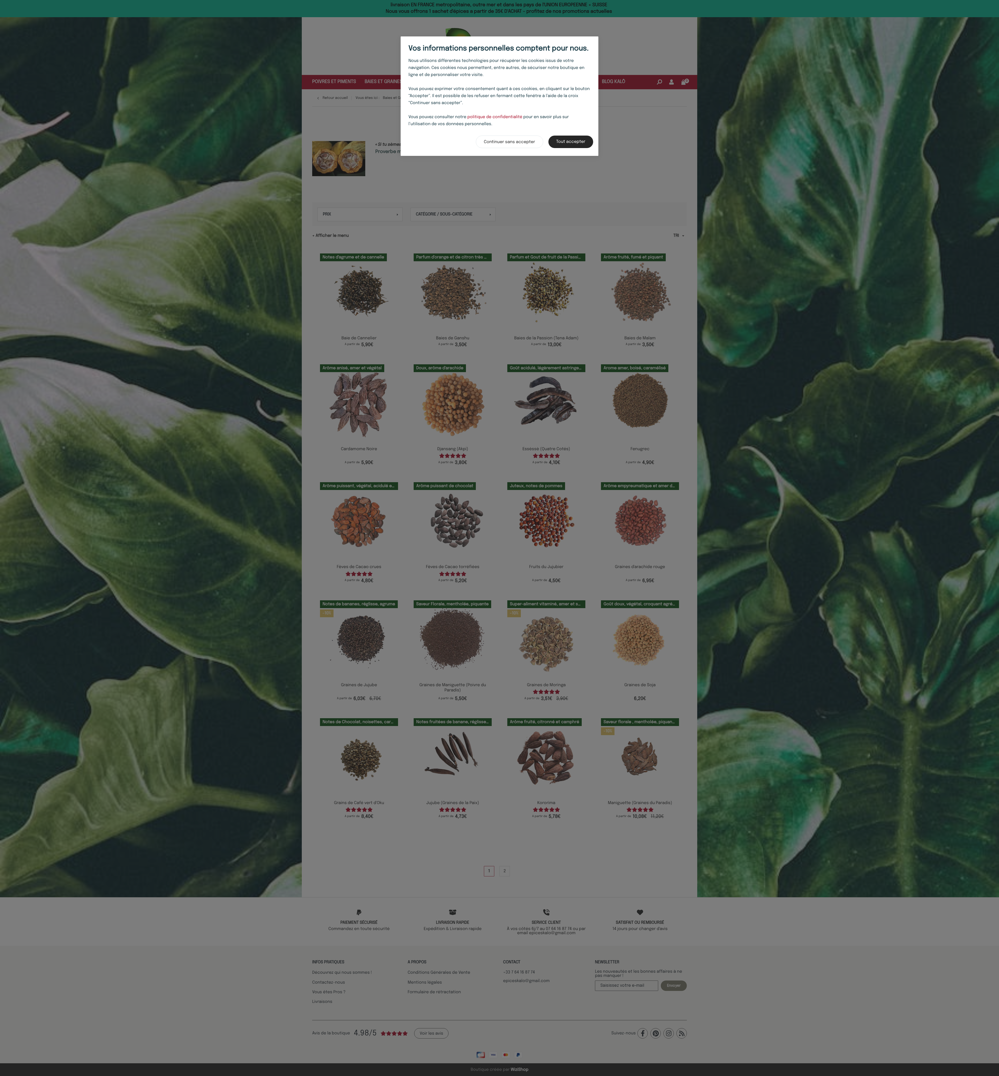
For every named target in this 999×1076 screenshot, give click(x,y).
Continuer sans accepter (509, 142)
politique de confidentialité (495, 117)
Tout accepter (570, 141)
